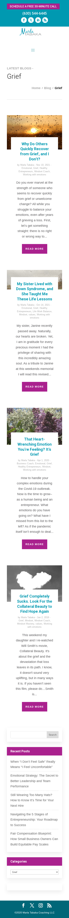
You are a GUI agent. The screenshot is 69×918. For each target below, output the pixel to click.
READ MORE (34, 248)
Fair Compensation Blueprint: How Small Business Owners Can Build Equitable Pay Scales (34, 839)
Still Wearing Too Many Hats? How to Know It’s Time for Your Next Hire (32, 800)
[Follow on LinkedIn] (38, 20)
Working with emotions (34, 174)
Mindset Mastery (25, 623)
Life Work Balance (42, 311)
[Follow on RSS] (45, 20)
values (32, 314)
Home (36, 88)
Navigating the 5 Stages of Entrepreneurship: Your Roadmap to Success (34, 820)
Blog (47, 88)
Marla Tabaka (27, 165)
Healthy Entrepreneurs (29, 466)
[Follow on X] (31, 20)
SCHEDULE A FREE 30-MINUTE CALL (33, 6)
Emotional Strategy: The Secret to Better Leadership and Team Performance (34, 781)
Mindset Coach (42, 171)
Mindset (23, 314)
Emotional (27, 168)
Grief (35, 168)
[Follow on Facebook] (24, 20)
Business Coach (25, 463)
